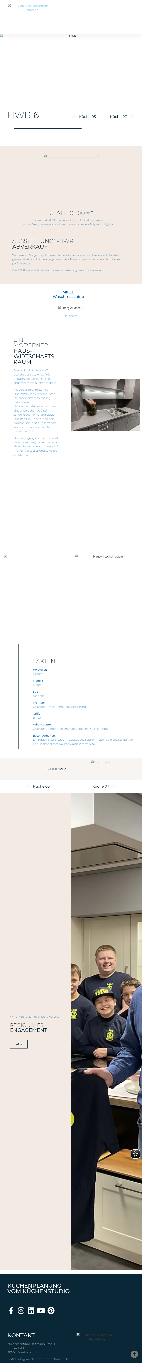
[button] (34, 17)
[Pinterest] (51, 1310)
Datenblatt (71, 316)
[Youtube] (41, 1310)
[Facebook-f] (11, 1310)
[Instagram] (21, 1310)
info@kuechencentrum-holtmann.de (42, 1359)
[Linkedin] (31, 1310)
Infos (19, 1044)
